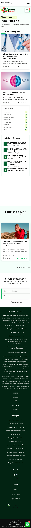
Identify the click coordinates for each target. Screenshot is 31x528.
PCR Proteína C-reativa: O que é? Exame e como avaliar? (17, 169)
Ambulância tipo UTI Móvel (15, 452)
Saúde (5, 130)
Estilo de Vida (8, 127)
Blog (15, 401)
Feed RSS (15, 409)
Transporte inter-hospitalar (15, 445)
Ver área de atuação (15, 302)
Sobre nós (15, 397)
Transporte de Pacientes (15, 438)
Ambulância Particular (15, 441)
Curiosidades (7, 122)
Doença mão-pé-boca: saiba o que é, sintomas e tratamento (17, 162)
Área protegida (15, 434)
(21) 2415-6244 (15, 494)
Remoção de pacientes (15, 423)
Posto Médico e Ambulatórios (15, 448)
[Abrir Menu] (27, 10)
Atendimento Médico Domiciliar (15, 456)
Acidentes (7, 112)
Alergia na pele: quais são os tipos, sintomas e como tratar (17, 143)
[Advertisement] (15, 189)
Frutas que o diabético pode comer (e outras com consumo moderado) (17, 149)
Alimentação (7, 114)
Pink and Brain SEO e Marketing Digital (18, 526)
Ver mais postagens (23, 268)
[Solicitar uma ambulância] (15, 510)
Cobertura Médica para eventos (15, 431)
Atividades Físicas (9, 117)
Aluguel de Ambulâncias (15, 463)
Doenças (6, 125)
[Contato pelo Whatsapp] (14, 475)
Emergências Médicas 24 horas (15, 420)
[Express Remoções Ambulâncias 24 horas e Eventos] (8, 10)
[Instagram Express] (17, 476)
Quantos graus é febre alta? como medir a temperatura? (16, 156)
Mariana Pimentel (10, 255)
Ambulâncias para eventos (15, 427)
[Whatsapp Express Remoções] (28, 3)
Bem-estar (7, 119)
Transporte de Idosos (15, 459)
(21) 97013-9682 (15, 499)
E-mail (15, 489)
